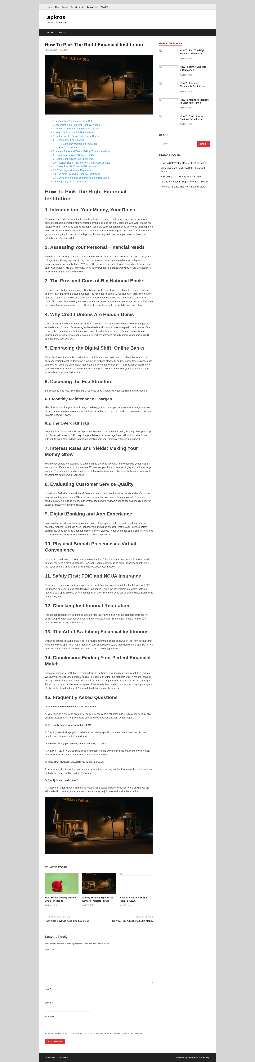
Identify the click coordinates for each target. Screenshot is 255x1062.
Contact (65, 7)
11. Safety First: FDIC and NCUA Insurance (75, 166)
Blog (57, 7)
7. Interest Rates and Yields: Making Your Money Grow (81, 151)
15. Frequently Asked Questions (69, 181)
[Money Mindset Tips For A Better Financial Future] (99, 884)
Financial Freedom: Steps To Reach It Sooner (184, 181)
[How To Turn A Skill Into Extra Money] (168, 67)
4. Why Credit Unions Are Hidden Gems (74, 132)
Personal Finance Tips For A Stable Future (183, 186)
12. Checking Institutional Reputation (72, 170)
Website (50, 1016)
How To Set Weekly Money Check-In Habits (183, 163)
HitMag (206, 1057)
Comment (51, 950)
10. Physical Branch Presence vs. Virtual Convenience (81, 162)
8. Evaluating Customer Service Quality (73, 155)
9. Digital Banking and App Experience (73, 159)
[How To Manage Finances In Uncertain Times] (168, 100)
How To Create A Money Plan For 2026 (181, 176)
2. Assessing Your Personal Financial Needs (76, 125)
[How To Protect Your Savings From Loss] (168, 116)
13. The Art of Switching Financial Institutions (76, 174)
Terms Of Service (78, 7)
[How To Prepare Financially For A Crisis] (168, 83)
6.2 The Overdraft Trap (73, 147)
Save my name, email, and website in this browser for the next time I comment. (94, 1033)
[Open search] (208, 32)
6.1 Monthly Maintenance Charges (79, 144)
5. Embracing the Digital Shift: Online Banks (76, 136)
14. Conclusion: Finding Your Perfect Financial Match (81, 178)
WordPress (193, 1057)
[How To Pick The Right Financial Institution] (168, 50)
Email (49, 1003)
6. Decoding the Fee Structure (68, 140)
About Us (104, 7)
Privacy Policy (92, 7)
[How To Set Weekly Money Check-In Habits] (62, 884)
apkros (56, 17)
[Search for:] (184, 144)
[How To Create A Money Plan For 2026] (136, 884)
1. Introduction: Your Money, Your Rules (73, 121)
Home (50, 7)
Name (49, 989)
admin (65, 50)
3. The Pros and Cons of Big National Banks (76, 128)
